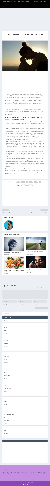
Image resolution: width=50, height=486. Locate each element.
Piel (4, 398)
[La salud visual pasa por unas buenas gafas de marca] (36, 262)
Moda (5, 382)
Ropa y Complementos (9, 414)
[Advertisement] (24, 19)
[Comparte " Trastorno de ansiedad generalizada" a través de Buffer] (32, 181)
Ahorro (5, 320)
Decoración (6, 343)
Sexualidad (6, 420)
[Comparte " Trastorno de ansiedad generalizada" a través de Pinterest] (27, 181)
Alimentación (7, 324)
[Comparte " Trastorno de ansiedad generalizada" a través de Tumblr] (24, 181)
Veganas (6, 433)
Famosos (6, 362)
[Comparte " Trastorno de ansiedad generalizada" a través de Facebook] (16, 181)
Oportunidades (7, 388)
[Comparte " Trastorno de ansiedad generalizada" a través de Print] (40, 181)
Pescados (6, 394)
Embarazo (6, 353)
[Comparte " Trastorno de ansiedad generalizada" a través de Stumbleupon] (34, 181)
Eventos (5, 359)
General (5, 365)
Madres (5, 372)
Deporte (5, 346)
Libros (5, 369)
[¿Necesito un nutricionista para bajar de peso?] (14, 262)
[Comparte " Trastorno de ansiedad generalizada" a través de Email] (37, 181)
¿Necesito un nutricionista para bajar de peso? (14, 271)
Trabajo (5, 427)
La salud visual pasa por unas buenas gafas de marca (35, 270)
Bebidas (5, 327)
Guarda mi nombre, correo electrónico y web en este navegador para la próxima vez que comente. (25, 304)
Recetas (5, 407)
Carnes (5, 337)
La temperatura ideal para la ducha (12, 252)
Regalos (5, 411)
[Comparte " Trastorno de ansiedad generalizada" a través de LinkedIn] (29, 181)
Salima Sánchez (19, 221)
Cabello (5, 333)
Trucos (5, 430)
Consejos (6, 340)
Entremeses (6, 356)
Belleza (5, 330)
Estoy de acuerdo (25, 5)
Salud (26, 37)
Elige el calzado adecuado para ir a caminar (34, 252)
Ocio (5, 385)
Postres (5, 401)
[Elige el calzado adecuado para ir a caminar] (36, 243)
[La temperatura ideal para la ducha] (14, 244)
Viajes (5, 436)
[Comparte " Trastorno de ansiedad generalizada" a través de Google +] (21, 181)
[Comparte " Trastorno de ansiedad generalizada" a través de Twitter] (19, 181)
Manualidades (7, 375)
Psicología (22, 37)
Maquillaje (6, 378)
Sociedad (6, 423)
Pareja (5, 391)
